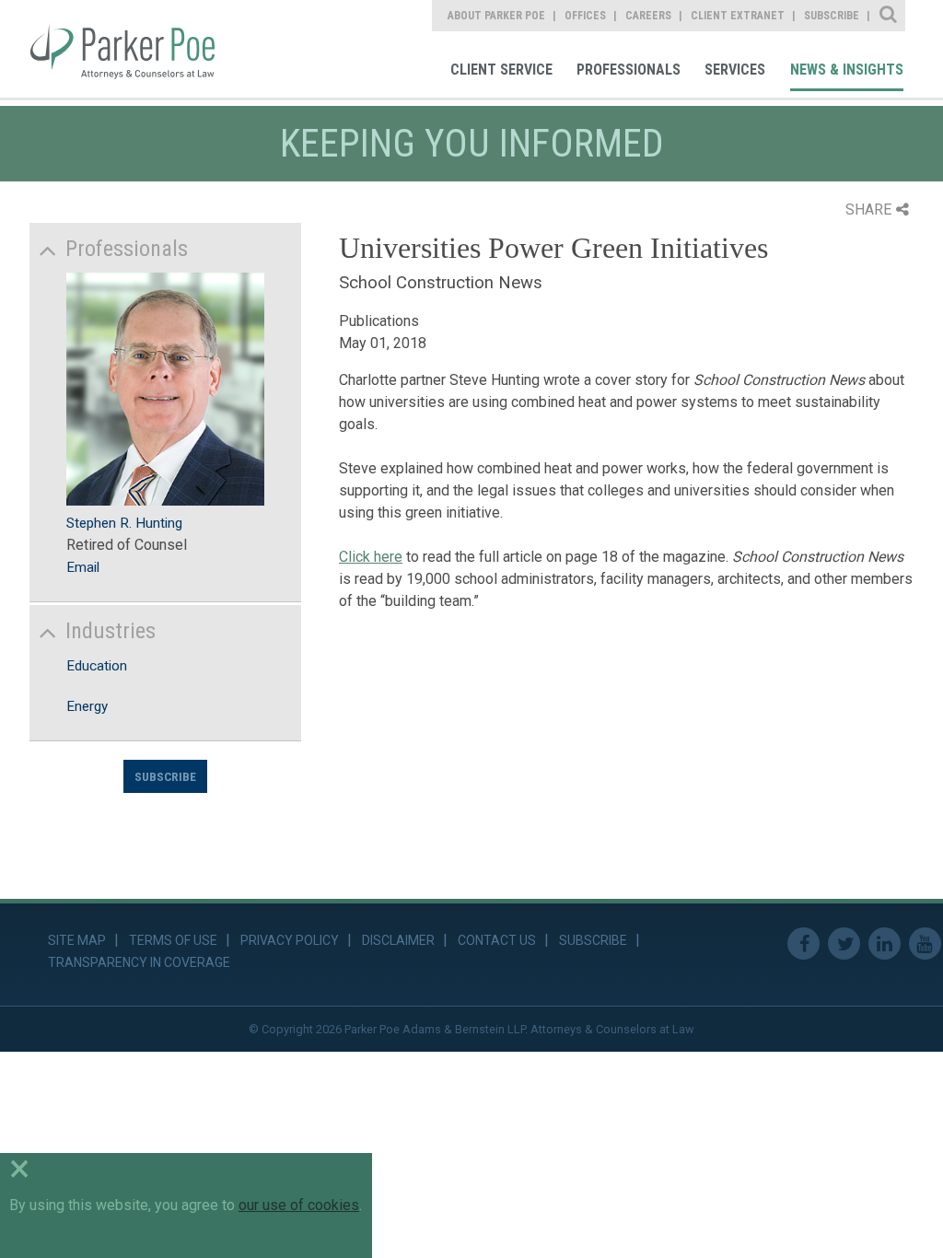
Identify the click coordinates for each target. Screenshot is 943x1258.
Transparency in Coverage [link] (139, 962)
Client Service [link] (501, 69)
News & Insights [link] (846, 69)
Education (96, 666)
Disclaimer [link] (398, 940)
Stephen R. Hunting (124, 523)
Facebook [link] (803, 943)
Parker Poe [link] (135, 49)
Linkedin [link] (884, 943)
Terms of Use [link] (173, 940)
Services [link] (734, 69)
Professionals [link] (628, 69)
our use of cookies (299, 1205)
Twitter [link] (844, 943)
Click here (370, 556)
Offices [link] (585, 15)
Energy (87, 706)
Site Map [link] (77, 940)
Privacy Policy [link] (289, 940)
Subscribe (165, 776)
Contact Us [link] (497, 940)
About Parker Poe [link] (496, 15)
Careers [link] (648, 15)
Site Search (889, 15)
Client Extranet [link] (738, 15)
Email (82, 567)
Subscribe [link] (831, 15)
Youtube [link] (925, 943)
